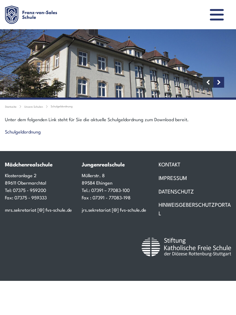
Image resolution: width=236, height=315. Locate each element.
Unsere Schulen (33, 107)
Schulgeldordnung (62, 106)
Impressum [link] (173, 178)
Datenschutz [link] (176, 192)
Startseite (11, 107)
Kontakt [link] (169, 165)
